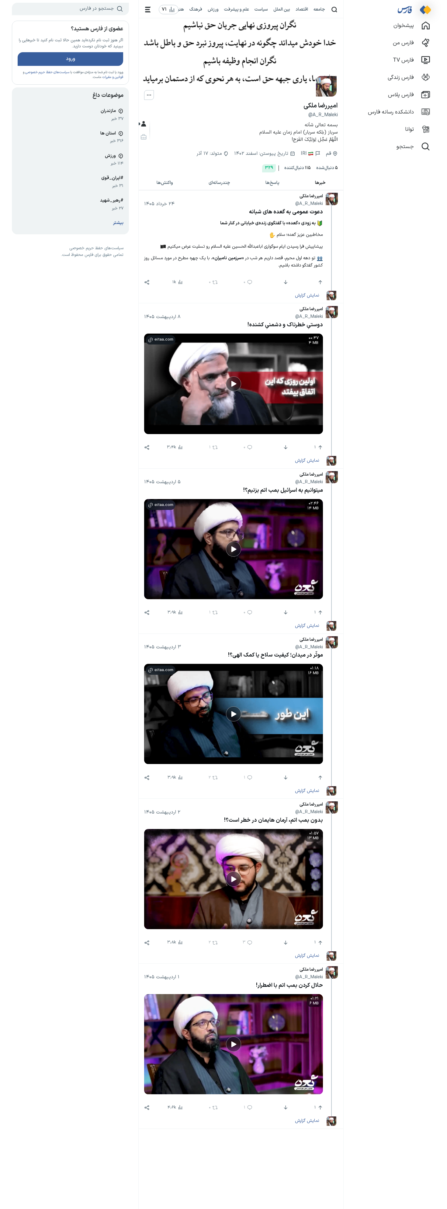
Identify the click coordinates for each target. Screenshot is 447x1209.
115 (297, 168)
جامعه (319, 9)
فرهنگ (195, 9)
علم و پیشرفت (236, 9)
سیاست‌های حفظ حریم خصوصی (47, 72)
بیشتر (118, 223)
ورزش (213, 9)
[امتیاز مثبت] (319, 282)
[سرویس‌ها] (148, 9)
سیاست (261, 9)
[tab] (320, 183)
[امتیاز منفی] (285, 282)
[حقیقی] (143, 137)
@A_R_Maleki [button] (309, 203)
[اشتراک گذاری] (147, 282)
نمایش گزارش (307, 295)
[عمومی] (143, 124)
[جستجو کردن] (334, 9)
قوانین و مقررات (112, 77)
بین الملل (281, 9)
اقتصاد (302, 9)
